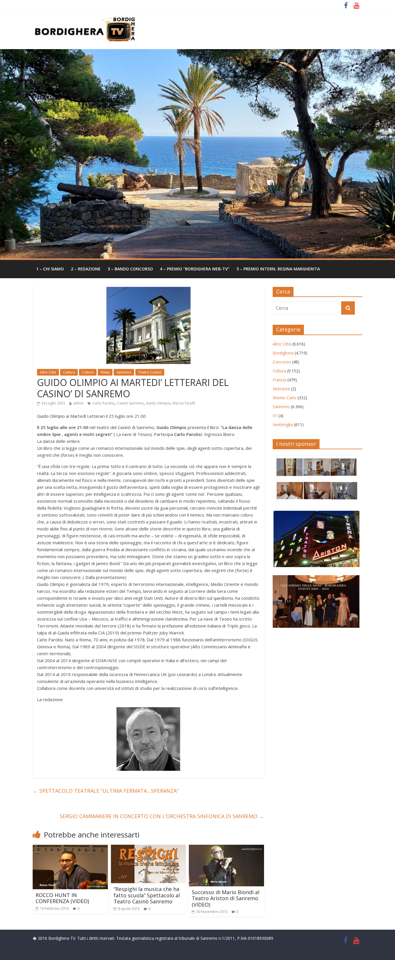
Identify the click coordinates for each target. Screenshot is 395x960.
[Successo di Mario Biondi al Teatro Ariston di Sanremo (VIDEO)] (226, 848)
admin (78, 403)
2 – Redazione (86, 269)
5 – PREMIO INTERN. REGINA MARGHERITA (278, 269)
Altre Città (48, 372)
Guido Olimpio (158, 403)
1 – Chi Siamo (50, 269)
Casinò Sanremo (130, 403)
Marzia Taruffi (184, 403)
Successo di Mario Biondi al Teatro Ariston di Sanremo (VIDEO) (225, 898)
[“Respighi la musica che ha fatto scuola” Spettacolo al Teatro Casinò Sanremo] (148, 848)
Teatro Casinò (149, 372)
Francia (279, 379)
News (105, 372)
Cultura (69, 372)
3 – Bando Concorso (130, 269)
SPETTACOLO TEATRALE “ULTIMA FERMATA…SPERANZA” (105, 790)
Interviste (281, 388)
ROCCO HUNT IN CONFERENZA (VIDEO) (62, 898)
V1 (275, 415)
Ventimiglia (283, 424)
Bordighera (283, 353)
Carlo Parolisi (104, 403)
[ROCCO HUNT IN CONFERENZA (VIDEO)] (70, 848)
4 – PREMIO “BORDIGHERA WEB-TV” (195, 269)
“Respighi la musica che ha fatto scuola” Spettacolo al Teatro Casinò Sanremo (147, 895)
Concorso (282, 362)
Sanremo (124, 372)
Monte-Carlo (284, 397)
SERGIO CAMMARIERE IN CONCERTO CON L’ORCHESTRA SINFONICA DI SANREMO (162, 816)
